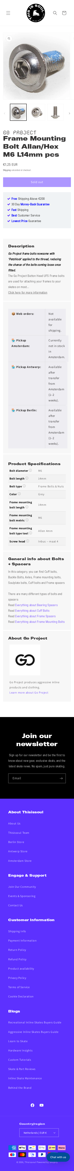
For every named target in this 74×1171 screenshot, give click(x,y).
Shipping (7, 170)
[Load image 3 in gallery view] (55, 112)
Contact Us (15, 905)
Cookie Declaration (21, 996)
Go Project (20, 132)
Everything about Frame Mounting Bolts (40, 622)
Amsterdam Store (20, 861)
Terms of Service (19, 987)
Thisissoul (30, 1162)
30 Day (31, 204)
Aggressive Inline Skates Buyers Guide (33, 1032)
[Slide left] (4, 113)
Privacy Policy (17, 978)
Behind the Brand (20, 1088)
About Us (14, 823)
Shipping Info (17, 931)
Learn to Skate (18, 1041)
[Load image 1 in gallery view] (18, 112)
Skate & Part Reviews (22, 1069)
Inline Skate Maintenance (25, 1078)
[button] (8, 13)
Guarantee (26, 221)
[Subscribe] (61, 778)
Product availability (21, 968)
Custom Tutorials (19, 1060)
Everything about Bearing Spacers (36, 605)
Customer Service (26, 215)
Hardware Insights (20, 1050)
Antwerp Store (18, 851)
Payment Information (22, 940)
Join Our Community (22, 887)
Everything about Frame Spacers (35, 616)
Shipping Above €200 (28, 199)
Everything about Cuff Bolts (32, 610)
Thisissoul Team (18, 833)
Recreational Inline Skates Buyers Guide (34, 1022)
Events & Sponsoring (21, 896)
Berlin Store (16, 842)
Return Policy (17, 950)
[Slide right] (69, 113)
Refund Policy (17, 959)
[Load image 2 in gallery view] (37, 112)
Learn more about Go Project (28, 692)
